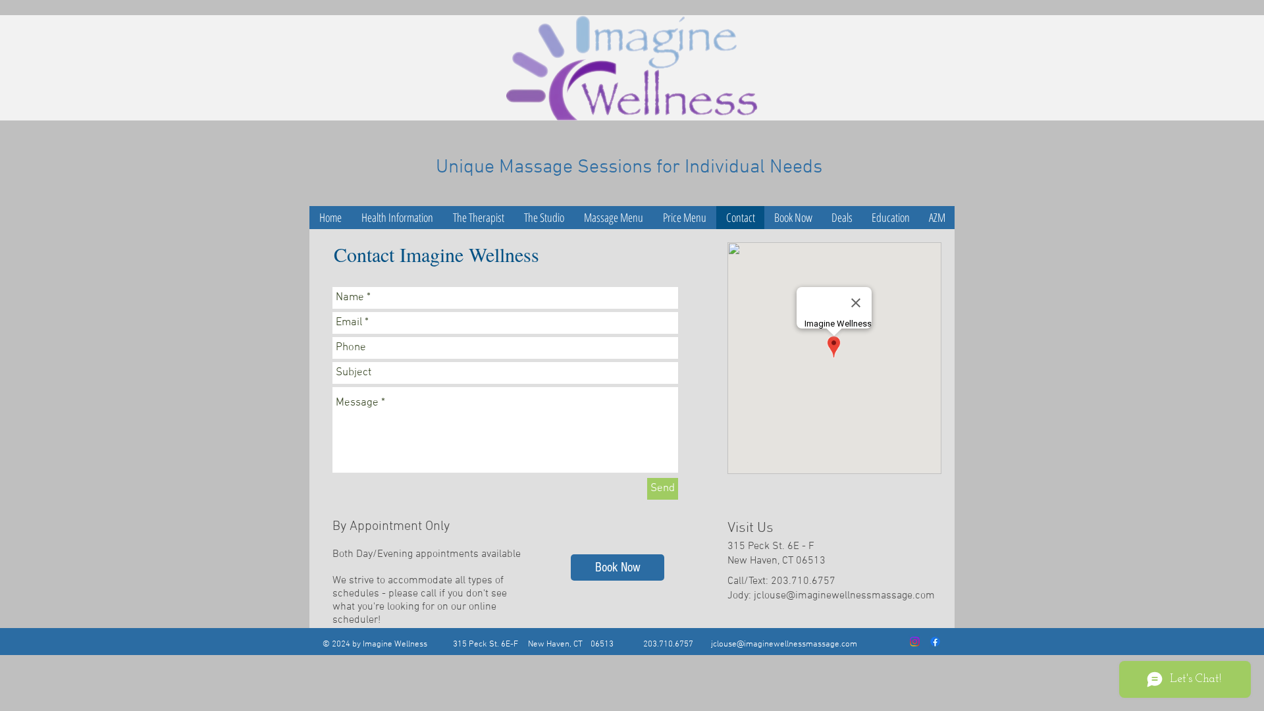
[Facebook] (935, 641)
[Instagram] (914, 641)
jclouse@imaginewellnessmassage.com (844, 595)
